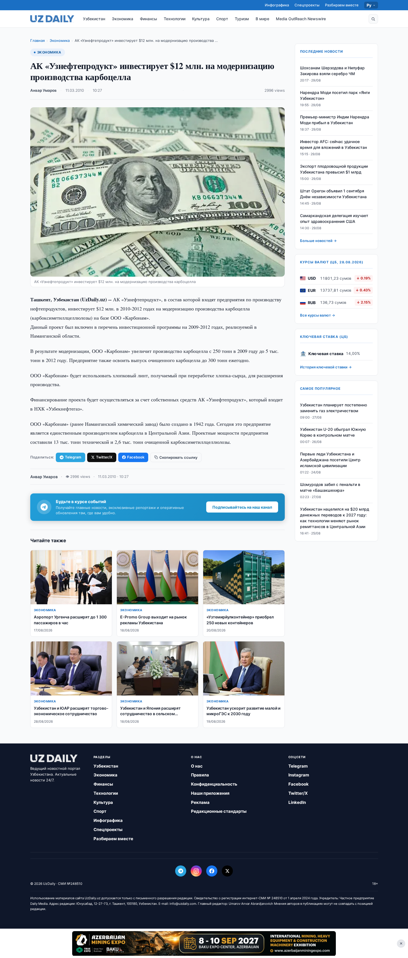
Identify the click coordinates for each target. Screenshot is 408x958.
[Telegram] (180, 871)
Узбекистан (94, 18)
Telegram (73, 457)
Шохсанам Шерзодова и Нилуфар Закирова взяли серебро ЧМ (332, 70)
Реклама (200, 802)
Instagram (298, 775)
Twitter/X (104, 457)
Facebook (135, 457)
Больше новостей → (318, 241)
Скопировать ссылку (178, 457)
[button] (373, 19)
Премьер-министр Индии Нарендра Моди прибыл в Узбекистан (334, 120)
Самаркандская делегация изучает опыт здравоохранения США (334, 218)
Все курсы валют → (317, 315)
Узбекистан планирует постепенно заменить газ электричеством (333, 407)
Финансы (148, 18)
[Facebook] (211, 871)
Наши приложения (210, 793)
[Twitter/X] (227, 871)
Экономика (122, 18)
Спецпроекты (306, 5)
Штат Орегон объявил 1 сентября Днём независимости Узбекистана (333, 193)
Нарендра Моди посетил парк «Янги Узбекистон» (335, 95)
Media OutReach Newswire (301, 18)
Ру (369, 5)
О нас (197, 766)
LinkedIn (297, 802)
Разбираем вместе (342, 5)
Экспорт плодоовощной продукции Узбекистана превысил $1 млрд (334, 169)
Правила (200, 775)
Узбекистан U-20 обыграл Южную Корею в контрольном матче (333, 432)
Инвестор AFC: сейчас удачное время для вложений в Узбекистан (333, 144)
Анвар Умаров (43, 90)
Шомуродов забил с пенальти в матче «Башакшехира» (330, 487)
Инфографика (277, 5)
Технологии (174, 18)
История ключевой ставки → (326, 367)
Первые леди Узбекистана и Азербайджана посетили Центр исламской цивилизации (330, 460)
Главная (37, 40)
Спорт (222, 18)
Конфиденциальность (214, 784)
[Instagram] (196, 871)
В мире (262, 18)
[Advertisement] (204, 943)
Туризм (242, 18)
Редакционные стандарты (218, 811)
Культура (201, 18)
